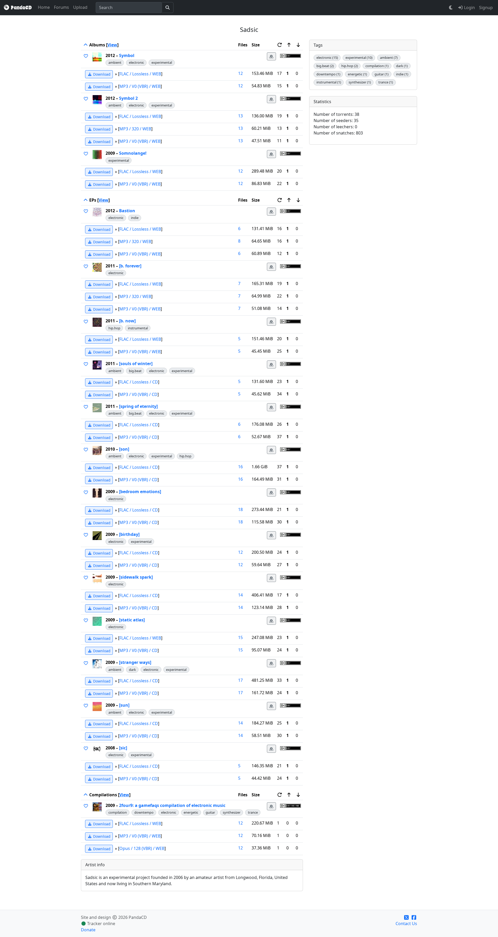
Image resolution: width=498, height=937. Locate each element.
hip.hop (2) (349, 65)
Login (469, 7)
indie (135, 217)
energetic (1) (357, 74)
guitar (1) (382, 74)
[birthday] (129, 534)
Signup (486, 7)
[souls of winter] (136, 363)
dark (132, 669)
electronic (136, 62)
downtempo (144, 812)
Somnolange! (133, 153)
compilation (117, 812)
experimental (161, 62)
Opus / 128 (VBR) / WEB (141, 848)
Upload (80, 7)
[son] (124, 449)
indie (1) (402, 74)
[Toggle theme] (451, 7)
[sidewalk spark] (136, 577)
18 (240, 509)
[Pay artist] (271, 56)
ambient (114, 62)
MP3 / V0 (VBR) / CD (138, 394)
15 (240, 637)
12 (240, 73)
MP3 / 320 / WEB (135, 129)
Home (44, 7)
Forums (61, 7)
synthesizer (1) (360, 82)
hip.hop (114, 328)
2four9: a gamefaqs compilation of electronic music (172, 805)
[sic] (123, 748)
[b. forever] (130, 266)
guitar (210, 812)
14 (240, 595)
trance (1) (385, 82)
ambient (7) (389, 57)
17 (240, 680)
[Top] (85, 45)
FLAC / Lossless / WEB (140, 73)
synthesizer (231, 812)
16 (240, 467)
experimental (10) (358, 57)
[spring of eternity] (138, 406)
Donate (88, 930)
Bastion (127, 211)
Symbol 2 (128, 98)
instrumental (138, 328)
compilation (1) (377, 65)
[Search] (168, 7)
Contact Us (406, 923)
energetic (191, 812)
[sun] (124, 705)
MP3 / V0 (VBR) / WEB (140, 86)
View (112, 45)
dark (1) (402, 65)
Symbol (126, 55)
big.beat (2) (325, 65)
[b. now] (127, 321)
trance (253, 812)
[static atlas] (132, 620)
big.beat (135, 370)
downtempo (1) (328, 74)
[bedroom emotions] (140, 491)
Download (101, 74)
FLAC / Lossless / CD (138, 382)
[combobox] (129, 7)
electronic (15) (327, 57)
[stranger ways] (135, 662)
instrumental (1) (328, 82)
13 (240, 116)
